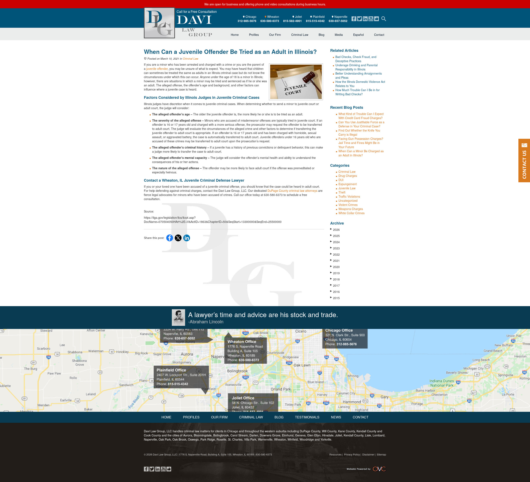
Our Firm (275, 35)
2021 (335, 261)
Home (235, 35)
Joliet (292, 18)
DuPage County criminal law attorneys (292, 190)
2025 (335, 236)
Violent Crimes (348, 205)
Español (358, 35)
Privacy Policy (352, 454)
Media (339, 35)
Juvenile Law (346, 188)
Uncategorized (348, 200)
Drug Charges (347, 176)
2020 (335, 267)
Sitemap (381, 454)
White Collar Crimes (351, 213)
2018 (335, 279)
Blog (321, 35)
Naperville (338, 18)
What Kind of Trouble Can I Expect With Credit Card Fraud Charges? (361, 116)
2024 (335, 242)
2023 (335, 248)
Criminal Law (299, 35)
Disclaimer (368, 454)
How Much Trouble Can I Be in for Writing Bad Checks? (357, 92)
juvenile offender (157, 68)
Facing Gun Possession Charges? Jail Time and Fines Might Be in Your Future (360, 143)
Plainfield (315, 18)
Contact (379, 35)
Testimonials (307, 417)
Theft (341, 192)
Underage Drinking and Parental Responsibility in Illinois (356, 67)
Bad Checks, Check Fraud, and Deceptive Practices (355, 59)
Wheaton (269, 18)
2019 (335, 273)
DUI (340, 180)
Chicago (247, 18)
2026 (335, 229)
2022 (335, 254)
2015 (335, 298)
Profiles (254, 35)
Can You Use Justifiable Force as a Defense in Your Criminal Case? (361, 124)
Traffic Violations (349, 196)
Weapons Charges (350, 209)
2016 (335, 292)
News (336, 417)
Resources (335, 454)
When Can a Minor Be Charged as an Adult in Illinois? (361, 153)
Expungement (347, 184)
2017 (335, 285)
